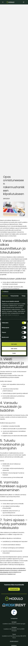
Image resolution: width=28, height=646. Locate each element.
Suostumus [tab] (5, 295)
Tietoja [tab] (23, 295)
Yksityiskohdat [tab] (14, 295)
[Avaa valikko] (3, 2)
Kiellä (14, 353)
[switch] (24, 327)
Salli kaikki (14, 344)
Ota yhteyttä (14, 589)
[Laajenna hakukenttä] (23, 2)
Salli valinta (14, 348)
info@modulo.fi (14, 641)
